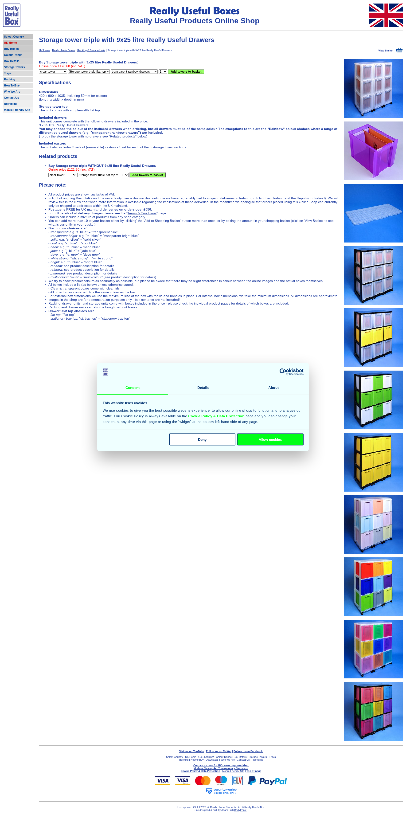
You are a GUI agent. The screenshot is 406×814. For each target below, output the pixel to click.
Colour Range (224, 756)
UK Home (44, 50)
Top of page (253, 771)
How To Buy (12, 85)
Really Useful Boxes (63, 50)
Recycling (257, 759)
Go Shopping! (206, 756)
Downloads (212, 759)
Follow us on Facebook (248, 751)
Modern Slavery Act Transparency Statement (221, 768)
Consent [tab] (132, 387)
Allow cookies (270, 440)
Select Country (174, 756)
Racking (183, 759)
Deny (202, 440)
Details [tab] (203, 387)
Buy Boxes (11, 49)
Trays (272, 756)
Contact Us (243, 759)
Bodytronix (240, 810)
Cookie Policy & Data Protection (216, 416)
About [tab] (273, 387)
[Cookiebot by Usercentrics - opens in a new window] (283, 372)
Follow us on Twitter (218, 751)
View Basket (314, 221)
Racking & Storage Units (91, 50)
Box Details (240, 756)
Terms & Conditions (142, 213)
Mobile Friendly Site (233, 771)
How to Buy (197, 759)
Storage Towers (258, 756)
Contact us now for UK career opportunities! (221, 765)
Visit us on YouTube (191, 751)
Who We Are (228, 759)
